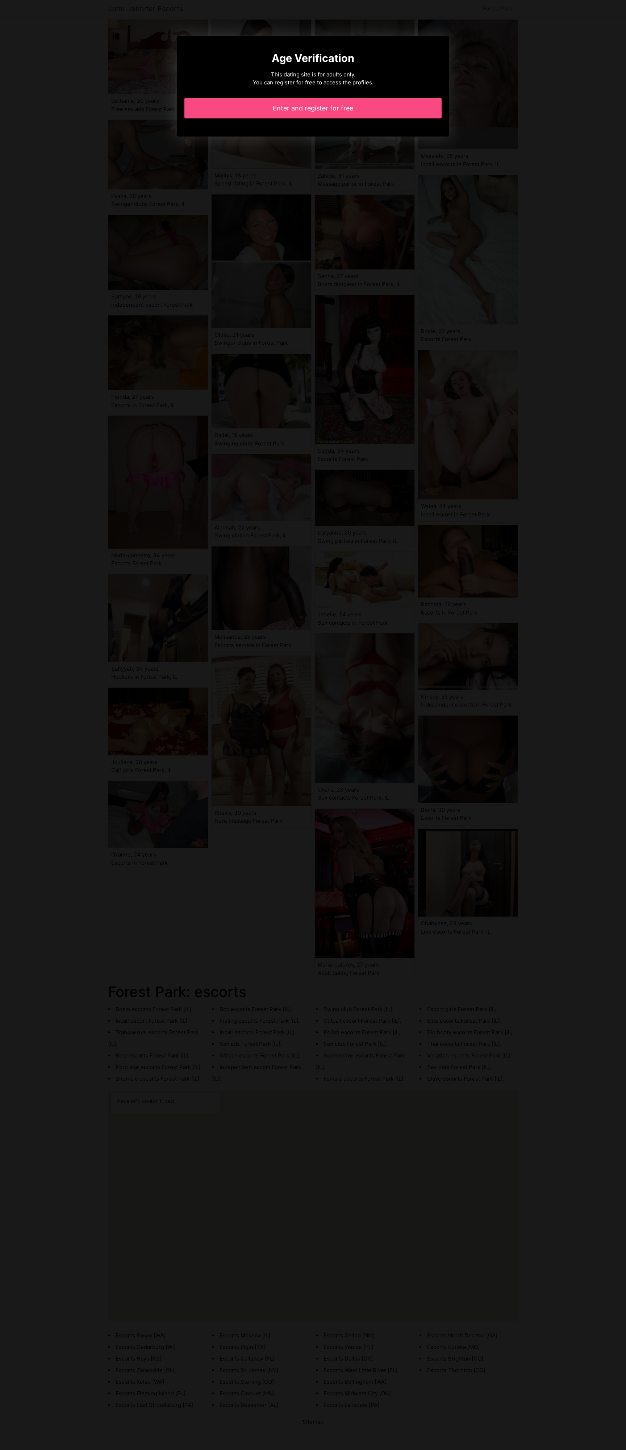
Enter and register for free (313, 108)
